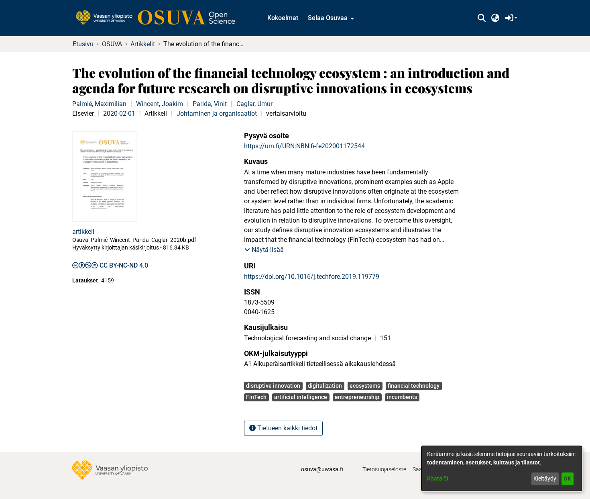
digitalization (325, 385)
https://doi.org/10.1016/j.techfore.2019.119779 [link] (311, 276)
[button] (481, 18)
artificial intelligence (300, 397)
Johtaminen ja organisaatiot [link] (217, 113)
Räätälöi (437, 478)
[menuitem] (330, 18)
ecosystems (365, 385)
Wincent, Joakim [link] (159, 104)
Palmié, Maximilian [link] (99, 104)
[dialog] (501, 468)
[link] (159, 18)
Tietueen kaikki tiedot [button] (286, 428)
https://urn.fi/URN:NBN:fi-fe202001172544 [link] (304, 146)
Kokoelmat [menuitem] (282, 18)
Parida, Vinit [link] (210, 104)
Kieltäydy (544, 478)
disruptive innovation (273, 385)
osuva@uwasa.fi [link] (322, 469)
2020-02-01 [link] (119, 113)
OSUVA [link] (112, 44)
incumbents (402, 397)
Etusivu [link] (83, 44)
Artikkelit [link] (142, 44)
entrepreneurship (357, 397)
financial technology (413, 385)
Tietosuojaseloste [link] (384, 469)
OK (567, 478)
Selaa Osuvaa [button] (328, 18)
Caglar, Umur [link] (254, 104)
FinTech (256, 397)
